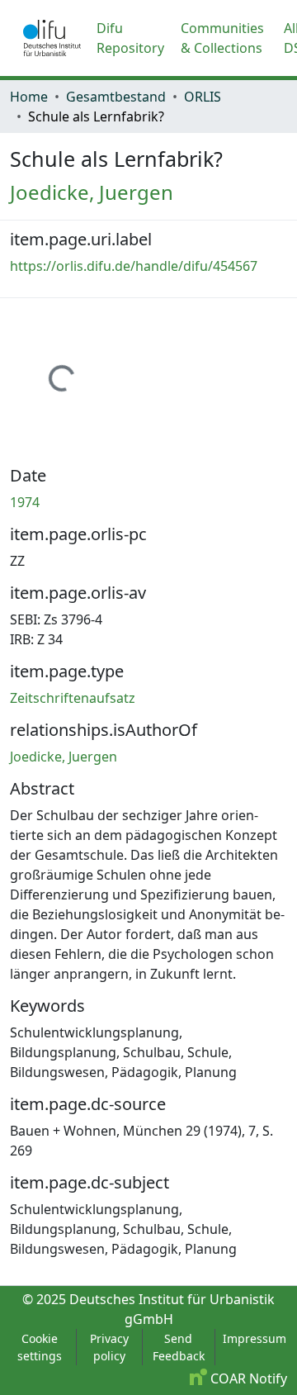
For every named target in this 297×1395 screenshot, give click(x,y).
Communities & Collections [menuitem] (222, 38)
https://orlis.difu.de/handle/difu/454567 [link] (133, 266)
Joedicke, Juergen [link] (91, 192)
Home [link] (29, 97)
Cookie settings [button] (39, 1347)
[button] (52, 38)
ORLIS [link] (202, 97)
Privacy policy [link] (109, 1347)
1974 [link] (25, 502)
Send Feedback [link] (179, 1347)
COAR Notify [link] (247, 1378)
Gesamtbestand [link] (116, 97)
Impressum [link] (254, 1338)
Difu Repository (130, 38)
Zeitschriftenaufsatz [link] (72, 698)
